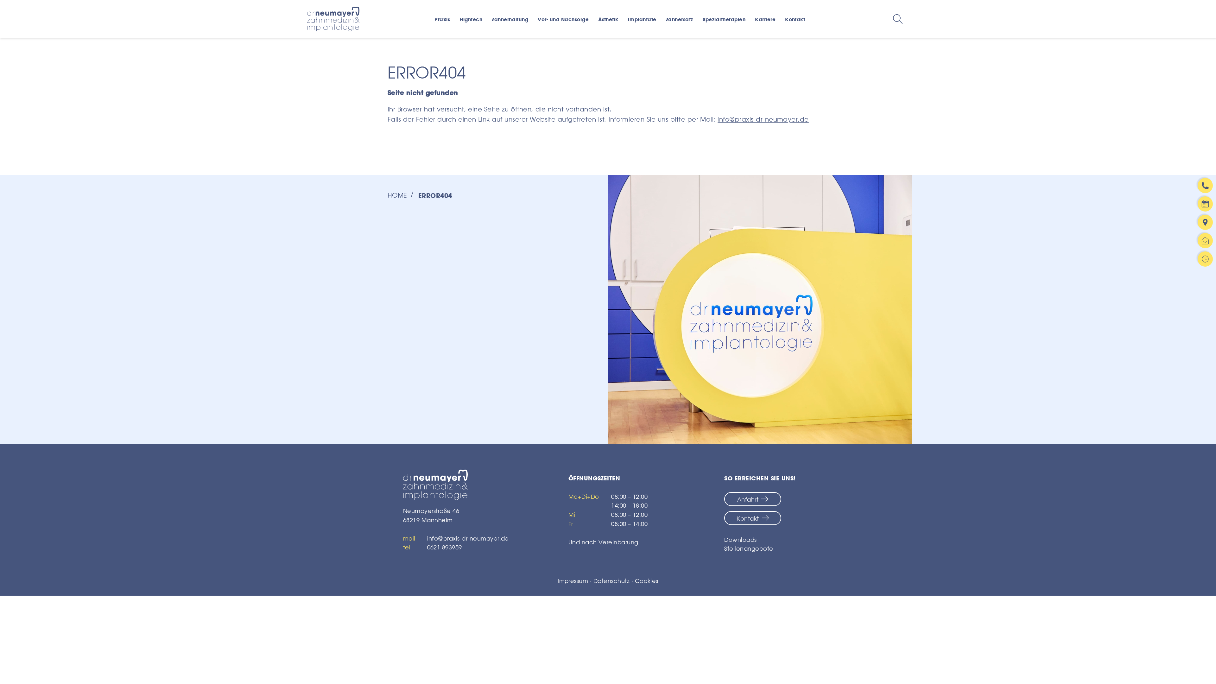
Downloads (740, 539)
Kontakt (795, 19)
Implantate (642, 19)
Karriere (765, 19)
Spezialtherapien (724, 19)
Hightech (470, 19)
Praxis (442, 19)
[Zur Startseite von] (333, 19)
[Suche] (897, 19)
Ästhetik (608, 19)
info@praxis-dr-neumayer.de (763, 119)
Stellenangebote (748, 548)
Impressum (573, 580)
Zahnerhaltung (510, 19)
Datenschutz (611, 580)
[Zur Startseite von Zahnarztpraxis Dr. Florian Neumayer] (456, 485)
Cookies (646, 580)
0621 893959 (444, 547)
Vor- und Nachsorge (563, 19)
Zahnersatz (679, 19)
